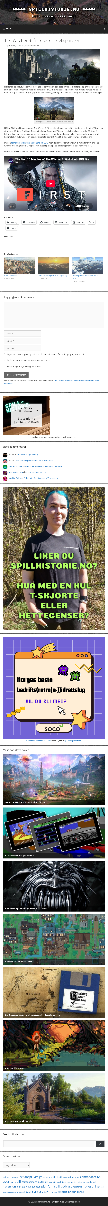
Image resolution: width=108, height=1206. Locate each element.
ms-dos (74, 1182)
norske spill (91, 1182)
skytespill (21, 1192)
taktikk (54, 1192)
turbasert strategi (76, 1191)
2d (4, 1177)
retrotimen (77, 1186)
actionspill (26, 1177)
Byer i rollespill (10, 275)
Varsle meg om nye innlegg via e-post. (24, 366)
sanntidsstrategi (9, 1192)
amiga (38, 1177)
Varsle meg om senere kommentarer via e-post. (28, 360)
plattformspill (50, 1186)
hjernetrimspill (55, 1182)
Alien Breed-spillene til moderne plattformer (34, 460)
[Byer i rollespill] (19, 265)
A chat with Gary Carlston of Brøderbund (41, 478)
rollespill (90, 1186)
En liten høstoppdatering (27, 454)
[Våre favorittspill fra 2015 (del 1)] (53, 265)
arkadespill (49, 1177)
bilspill (59, 1177)
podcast (66, 1186)
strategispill (41, 1191)
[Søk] (100, 1144)
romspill (100, 1187)
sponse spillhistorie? (73, 740)
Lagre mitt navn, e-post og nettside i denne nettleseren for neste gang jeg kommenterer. (47, 354)
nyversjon (9, 1186)
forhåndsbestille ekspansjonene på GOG (29, 142)
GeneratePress (72, 1201)
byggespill (67, 1177)
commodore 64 (90, 1177)
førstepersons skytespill (35, 1181)
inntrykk (66, 1182)
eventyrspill (12, 1181)
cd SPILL (75, 1177)
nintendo (81, 1182)
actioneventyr (13, 1177)
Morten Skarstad (16, 466)
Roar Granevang (16, 472)
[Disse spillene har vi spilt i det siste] (87, 265)
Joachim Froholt (31, 45)
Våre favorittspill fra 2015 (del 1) (52, 275)
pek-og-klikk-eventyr (28, 1186)
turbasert (62, 1191)
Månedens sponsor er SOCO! (38, 740)
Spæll (28, 1192)
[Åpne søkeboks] (104, 29)
